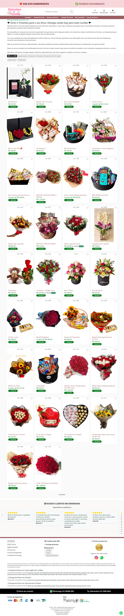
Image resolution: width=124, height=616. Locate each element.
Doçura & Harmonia (72, 337)
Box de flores (97, 290)
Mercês (20, 574)
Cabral (88, 572)
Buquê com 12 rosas (44, 102)
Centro (96, 572)
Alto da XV (52, 572)
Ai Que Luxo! (13, 337)
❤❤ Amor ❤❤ (12, 56)
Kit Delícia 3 (41, 148)
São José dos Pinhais (52, 555)
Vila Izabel (79, 574)
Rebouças (24, 574)
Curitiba (48, 550)
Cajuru (92, 572)
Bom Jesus (49, 585)
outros (89, 585)
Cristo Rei (100, 572)
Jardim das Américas (12, 574)
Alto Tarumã (30, 580)
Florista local (11, 550)
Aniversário (32, 56)
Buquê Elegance (42, 337)
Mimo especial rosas (72, 244)
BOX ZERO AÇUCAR (100, 195)
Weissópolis (53, 580)
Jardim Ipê (75, 585)
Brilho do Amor (14, 386)
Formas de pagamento (14, 553)
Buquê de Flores (39, 17)
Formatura (40, 56)
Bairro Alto (63, 572)
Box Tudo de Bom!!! (71, 102)
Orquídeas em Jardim (100, 244)
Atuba (92, 580)
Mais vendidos (80, 17)
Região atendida (12, 547)
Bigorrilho (71, 572)
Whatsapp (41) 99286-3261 (63, 591)
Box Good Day (70, 148)
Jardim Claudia (86, 580)
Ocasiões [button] (28, 17)
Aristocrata (43, 585)
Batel (67, 572)
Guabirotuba (107, 572)
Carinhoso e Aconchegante (102, 148)
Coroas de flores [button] (92, 17)
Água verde (36, 572)
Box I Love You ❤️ (15, 148)
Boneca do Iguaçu (60, 585)
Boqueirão (83, 572)
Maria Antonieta (79, 580)
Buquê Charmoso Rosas (17, 483)
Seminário (65, 574)
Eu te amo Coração (43, 434)
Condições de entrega (14, 555)
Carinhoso (12, 290)
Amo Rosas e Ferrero (16, 434)
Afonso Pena (31, 585)
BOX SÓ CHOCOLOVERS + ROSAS (46, 196)
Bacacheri (57, 572)
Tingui (70, 574)
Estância (72, 580)
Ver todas (57, 56)
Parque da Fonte (82, 585)
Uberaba (74, 574)
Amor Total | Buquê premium (75, 195)
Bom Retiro (78, 572)
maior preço (22, 60)
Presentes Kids (49, 56)
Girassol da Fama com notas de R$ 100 (103, 435)
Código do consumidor (62, 614)
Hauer (111, 572)
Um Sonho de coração (72, 434)
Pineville (67, 580)
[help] (31, 65)
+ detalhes (13, 107)
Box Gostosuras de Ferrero (19, 195)
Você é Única (97, 102)
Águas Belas (37, 585)
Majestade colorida (16, 244)
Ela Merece (12, 102)
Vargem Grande (61, 580)
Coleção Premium (67, 17)
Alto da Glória (45, 572)
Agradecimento (22, 56)
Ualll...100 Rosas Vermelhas (47, 483)
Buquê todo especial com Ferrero (102, 338)
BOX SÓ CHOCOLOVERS (46, 244)
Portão (29, 574)
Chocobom (40, 386)
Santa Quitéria (51, 574)
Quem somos (11, 544)
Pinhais (48, 553)
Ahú (41, 572)
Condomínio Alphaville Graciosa (42, 580)
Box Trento (68, 290)
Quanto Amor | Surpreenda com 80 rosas (74, 387)
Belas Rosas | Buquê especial (103, 386)
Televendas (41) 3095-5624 (100, 591)
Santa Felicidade (43, 574)
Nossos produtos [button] (52, 17)
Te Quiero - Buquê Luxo (45, 290)
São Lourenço (59, 574)
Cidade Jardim (68, 585)
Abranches (30, 572)
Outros (85, 574)
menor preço (12, 60)
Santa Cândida (35, 574)
